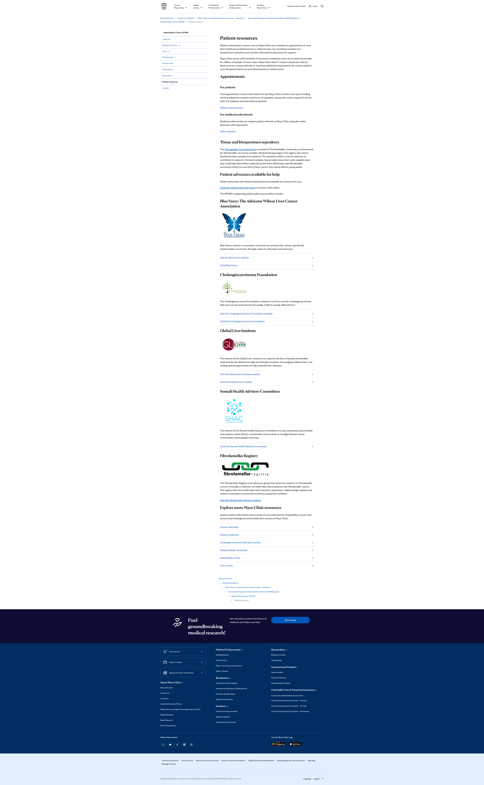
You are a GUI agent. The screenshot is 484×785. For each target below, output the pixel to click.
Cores (164, 51)
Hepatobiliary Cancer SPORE (172, 22)
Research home (166, 18)
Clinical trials (167, 63)
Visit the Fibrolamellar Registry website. (240, 500)
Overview (166, 39)
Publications (167, 69)
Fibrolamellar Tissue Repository (241, 149)
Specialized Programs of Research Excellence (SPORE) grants (273, 18)
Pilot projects (168, 57)
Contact (165, 88)
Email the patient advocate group (237, 187)
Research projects (169, 45)
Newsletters (167, 75)
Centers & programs (185, 18)
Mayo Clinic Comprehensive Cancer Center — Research (221, 18)
